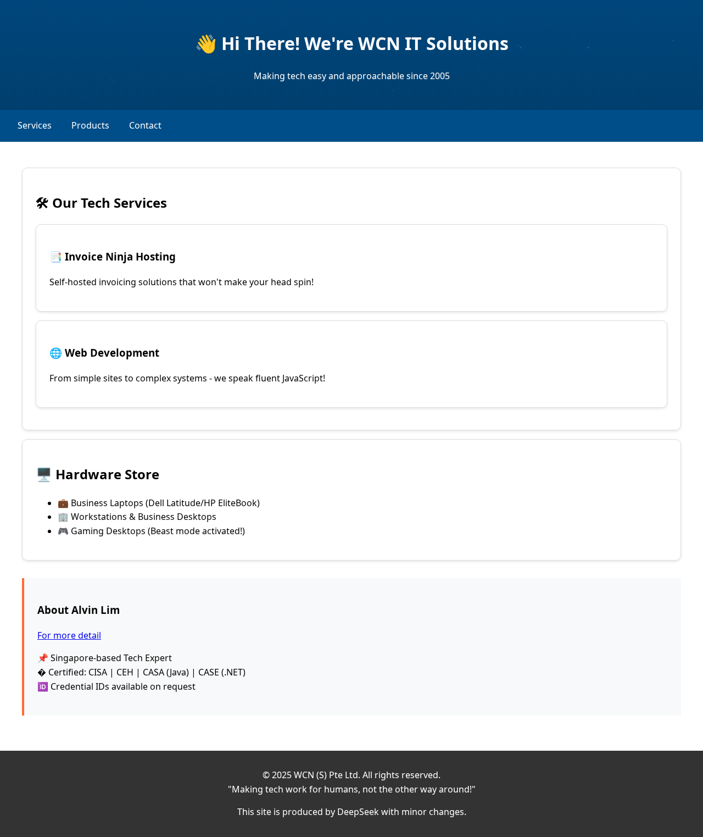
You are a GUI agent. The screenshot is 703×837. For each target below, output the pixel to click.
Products (90, 125)
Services (35, 125)
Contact (145, 125)
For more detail (69, 635)
